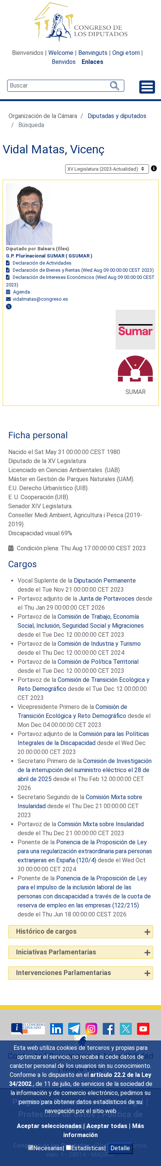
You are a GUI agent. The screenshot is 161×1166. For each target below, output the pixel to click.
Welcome (60, 52)
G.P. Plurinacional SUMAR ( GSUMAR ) (49, 256)
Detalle (120, 1148)
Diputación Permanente (105, 580)
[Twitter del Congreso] (126, 1028)
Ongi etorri (126, 52)
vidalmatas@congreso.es (40, 299)
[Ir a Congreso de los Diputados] (80, 21)
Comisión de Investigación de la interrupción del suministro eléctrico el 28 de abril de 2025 (85, 770)
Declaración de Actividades (42, 263)
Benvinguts (92, 52)
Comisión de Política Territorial (98, 661)
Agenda (21, 292)
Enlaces (92, 61)
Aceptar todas (107, 1126)
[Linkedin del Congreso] (57, 1028)
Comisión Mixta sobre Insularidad (101, 824)
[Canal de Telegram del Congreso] (74, 1028)
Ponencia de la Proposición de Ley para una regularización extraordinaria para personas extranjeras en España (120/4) (85, 851)
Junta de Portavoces (106, 598)
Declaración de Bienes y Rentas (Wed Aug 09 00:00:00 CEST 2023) (83, 270)
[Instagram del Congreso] (92, 1028)
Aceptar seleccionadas (50, 1126)
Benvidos (64, 61)
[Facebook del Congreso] (109, 1028)
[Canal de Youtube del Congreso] (143, 1028)
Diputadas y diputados (117, 116)
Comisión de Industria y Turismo (99, 643)
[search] (65, 86)
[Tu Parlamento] (28, 1028)
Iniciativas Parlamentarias (56, 952)
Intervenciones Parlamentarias (63, 973)
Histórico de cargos (46, 931)
